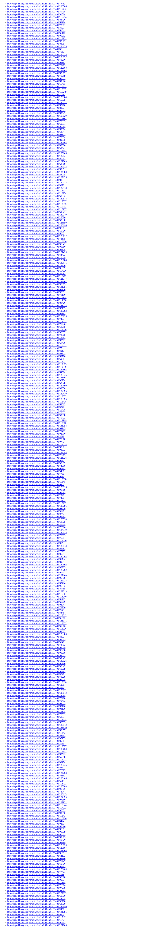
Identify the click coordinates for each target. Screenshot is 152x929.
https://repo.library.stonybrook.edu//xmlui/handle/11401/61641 (36, 30)
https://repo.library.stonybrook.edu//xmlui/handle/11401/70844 (36, 882)
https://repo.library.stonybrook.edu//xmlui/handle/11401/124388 (37, 172)
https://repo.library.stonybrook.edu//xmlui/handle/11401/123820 (37, 845)
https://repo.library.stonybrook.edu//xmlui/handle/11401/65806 (36, 626)
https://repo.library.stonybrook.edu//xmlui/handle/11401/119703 (36, 206)
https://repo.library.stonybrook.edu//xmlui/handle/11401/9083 (35, 880)
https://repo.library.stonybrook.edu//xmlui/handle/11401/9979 (35, 572)
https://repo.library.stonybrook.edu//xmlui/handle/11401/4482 (35, 909)
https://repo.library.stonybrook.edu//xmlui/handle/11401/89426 (36, 303)
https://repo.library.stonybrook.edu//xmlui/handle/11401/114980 (36, 300)
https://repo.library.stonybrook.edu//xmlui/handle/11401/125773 (37, 54)
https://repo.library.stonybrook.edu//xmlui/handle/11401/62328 (36, 383)
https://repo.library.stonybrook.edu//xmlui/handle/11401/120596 (37, 399)
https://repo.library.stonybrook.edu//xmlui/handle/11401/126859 (37, 222)
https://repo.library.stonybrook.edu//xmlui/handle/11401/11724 (36, 920)
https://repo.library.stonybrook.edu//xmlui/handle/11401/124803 (37, 369)
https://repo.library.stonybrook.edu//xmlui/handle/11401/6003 (35, 233)
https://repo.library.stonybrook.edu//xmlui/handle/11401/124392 (37, 142)
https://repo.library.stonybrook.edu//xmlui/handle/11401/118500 (36, 423)
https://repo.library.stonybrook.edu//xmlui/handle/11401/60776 (36, 864)
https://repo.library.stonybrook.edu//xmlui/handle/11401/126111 (36, 690)
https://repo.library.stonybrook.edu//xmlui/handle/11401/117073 (36, 807)
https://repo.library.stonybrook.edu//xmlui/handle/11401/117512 (36, 615)
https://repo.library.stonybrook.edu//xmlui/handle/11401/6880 (35, 447)
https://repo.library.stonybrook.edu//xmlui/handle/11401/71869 (36, 75)
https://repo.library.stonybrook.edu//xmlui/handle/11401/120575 (37, 532)
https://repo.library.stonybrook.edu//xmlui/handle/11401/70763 (36, 65)
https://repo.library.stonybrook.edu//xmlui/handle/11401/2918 (35, 874)
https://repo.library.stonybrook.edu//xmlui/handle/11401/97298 (36, 888)
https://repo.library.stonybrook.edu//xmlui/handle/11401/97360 (36, 799)
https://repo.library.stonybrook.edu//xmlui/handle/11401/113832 (36, 396)
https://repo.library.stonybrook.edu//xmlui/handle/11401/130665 (37, 153)
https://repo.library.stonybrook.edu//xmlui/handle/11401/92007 (36, 41)
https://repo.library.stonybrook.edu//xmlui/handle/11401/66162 (36, 33)
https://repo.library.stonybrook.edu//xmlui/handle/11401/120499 (37, 385)
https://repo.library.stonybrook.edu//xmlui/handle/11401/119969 (36, 420)
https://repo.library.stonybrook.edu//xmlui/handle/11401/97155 (36, 738)
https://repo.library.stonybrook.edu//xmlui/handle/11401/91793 (36, 671)
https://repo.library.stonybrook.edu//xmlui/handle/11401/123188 (37, 260)
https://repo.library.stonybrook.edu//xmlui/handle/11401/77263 (36, 455)
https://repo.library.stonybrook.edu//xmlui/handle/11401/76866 (36, 527)
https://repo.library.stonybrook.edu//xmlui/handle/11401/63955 (36, 703)
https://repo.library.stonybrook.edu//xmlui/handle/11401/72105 (36, 238)
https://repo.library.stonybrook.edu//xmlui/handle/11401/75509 (36, 257)
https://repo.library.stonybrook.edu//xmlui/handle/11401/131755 (37, 287)
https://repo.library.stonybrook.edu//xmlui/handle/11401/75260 (36, 698)
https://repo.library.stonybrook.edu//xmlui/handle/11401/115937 (36, 209)
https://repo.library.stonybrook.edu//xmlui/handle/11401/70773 (36, 417)
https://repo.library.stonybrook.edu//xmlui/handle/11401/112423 (36, 321)
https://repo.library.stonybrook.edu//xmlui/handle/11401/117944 (36, 805)
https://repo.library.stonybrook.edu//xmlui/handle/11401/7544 (35, 348)
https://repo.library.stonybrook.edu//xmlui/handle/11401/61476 (36, 343)
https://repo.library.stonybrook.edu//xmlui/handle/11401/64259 (36, 508)
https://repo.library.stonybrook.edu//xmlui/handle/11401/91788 (36, 490)
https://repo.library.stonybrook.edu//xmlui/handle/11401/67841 (36, 244)
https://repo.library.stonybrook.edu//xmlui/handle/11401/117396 (36, 270)
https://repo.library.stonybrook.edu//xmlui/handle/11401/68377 (36, 767)
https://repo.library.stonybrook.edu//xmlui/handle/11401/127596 (37, 391)
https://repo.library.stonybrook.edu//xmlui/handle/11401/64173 (36, 856)
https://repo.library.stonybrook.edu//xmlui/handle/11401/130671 (37, 262)
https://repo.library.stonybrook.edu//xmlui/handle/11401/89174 (36, 762)
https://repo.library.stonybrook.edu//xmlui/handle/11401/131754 (37, 425)
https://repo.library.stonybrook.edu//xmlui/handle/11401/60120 (36, 706)
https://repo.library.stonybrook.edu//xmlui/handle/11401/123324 (37, 580)
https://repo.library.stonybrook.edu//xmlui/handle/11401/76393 (36, 770)
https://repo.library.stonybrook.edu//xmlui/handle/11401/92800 (36, 433)
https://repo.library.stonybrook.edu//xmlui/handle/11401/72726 (36, 607)
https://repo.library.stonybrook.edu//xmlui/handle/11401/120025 (37, 182)
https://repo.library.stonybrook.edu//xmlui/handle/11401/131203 (37, 850)
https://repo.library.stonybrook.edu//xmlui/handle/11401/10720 (36, 230)
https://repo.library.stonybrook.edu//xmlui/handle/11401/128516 (37, 487)
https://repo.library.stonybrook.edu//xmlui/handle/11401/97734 (36, 441)
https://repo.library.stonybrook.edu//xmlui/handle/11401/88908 (36, 174)
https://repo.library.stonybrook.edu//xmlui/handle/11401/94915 (36, 428)
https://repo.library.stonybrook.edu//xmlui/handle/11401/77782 (36, 3)
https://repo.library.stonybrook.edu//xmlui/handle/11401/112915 (36, 204)
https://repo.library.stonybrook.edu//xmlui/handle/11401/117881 (36, 118)
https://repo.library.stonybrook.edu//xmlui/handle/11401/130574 (37, 198)
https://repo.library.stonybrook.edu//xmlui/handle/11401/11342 (36, 733)
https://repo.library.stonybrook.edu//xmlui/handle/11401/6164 (35, 543)
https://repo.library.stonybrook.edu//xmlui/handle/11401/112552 (36, 89)
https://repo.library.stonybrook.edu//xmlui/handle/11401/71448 (36, 324)
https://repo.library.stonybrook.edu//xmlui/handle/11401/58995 (36, 890)
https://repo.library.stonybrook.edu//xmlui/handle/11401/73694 (36, 137)
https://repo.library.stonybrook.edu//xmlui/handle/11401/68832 (36, 196)
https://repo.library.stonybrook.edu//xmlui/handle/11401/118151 (36, 38)
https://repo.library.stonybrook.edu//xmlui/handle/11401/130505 (37, 564)
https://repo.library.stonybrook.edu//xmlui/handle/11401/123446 (37, 765)
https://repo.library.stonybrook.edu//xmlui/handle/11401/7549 (35, 610)
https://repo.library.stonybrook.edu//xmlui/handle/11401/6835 (35, 717)
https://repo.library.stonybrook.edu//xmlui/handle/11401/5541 (35, 642)
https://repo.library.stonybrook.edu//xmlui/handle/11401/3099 (35, 562)
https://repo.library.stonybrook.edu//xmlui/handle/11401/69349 (36, 113)
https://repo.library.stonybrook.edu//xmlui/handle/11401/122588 (37, 67)
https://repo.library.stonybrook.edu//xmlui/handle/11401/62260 (36, 105)
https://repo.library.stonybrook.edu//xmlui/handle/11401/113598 (36, 479)
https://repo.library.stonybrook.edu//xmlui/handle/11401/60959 (36, 669)
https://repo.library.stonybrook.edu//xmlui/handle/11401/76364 (36, 885)
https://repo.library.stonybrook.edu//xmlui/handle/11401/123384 (37, 97)
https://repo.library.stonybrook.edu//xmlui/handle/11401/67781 (36, 548)
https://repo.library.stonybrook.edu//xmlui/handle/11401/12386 (36, 217)
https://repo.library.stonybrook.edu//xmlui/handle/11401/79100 (36, 295)
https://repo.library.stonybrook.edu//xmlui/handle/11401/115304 (36, 297)
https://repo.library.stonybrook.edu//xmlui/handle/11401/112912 (36, 759)
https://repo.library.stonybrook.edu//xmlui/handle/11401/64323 (36, 353)
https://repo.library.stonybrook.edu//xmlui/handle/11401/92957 (36, 332)
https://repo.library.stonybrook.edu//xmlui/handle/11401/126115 (36, 794)
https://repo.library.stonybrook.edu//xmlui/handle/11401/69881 (36, 359)
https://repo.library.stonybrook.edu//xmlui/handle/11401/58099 (36, 463)
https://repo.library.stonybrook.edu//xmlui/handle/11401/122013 (37, 591)
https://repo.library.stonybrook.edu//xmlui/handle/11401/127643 (37, 693)
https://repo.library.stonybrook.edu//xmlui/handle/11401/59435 (36, 639)
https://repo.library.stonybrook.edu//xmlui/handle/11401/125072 (37, 102)
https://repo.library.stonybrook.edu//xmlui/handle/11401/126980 (37, 906)
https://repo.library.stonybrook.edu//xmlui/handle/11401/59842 (36, 658)
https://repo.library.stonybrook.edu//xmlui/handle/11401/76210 (36, 59)
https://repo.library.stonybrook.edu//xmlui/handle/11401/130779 (37, 214)
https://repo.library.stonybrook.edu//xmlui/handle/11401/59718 (36, 11)
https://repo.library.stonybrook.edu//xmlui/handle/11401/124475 (37, 46)
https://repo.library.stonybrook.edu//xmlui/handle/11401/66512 (36, 618)
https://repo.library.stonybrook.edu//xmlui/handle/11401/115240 (36, 596)
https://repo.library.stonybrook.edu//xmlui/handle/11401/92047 (36, 604)
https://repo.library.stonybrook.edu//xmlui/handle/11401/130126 (37, 661)
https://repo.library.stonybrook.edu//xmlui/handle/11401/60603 (36, 834)
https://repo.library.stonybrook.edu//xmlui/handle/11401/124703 (37, 773)
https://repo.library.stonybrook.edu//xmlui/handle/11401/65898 (36, 757)
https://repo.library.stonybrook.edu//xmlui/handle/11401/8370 (35, 185)
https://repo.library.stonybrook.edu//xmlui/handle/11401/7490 (35, 498)
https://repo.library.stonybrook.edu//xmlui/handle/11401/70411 (36, 431)
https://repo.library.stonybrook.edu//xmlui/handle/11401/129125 (37, 177)
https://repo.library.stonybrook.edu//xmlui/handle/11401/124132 (37, 166)
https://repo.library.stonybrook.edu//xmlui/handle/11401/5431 (35, 471)
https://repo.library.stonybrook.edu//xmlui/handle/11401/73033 (36, 121)
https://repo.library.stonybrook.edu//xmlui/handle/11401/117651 (36, 150)
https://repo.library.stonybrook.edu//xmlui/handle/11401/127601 (37, 281)
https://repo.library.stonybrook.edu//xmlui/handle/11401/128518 (37, 305)
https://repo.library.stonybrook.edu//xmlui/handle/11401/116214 (36, 17)
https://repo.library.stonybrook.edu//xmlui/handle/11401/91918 (36, 652)
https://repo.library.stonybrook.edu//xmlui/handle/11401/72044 (36, 695)
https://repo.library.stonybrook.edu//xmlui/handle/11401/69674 (36, 129)
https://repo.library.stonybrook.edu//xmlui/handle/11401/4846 (35, 674)
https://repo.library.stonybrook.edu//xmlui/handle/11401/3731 (35, 228)
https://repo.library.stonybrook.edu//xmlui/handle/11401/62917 (36, 73)
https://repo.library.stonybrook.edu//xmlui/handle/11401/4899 (35, 636)
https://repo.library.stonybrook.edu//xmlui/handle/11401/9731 (35, 476)
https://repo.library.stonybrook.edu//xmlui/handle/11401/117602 (36, 751)
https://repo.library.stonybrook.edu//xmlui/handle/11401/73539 (36, 714)
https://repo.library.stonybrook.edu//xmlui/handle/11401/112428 (36, 401)
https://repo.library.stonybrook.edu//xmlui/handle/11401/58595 (36, 722)
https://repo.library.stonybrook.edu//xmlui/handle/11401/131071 (37, 620)
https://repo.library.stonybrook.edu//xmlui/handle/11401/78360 (36, 439)
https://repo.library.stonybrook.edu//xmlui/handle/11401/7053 (35, 51)
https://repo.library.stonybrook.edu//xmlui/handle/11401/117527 (36, 201)
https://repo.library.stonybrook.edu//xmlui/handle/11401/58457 (36, 730)
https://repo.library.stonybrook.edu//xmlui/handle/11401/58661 (36, 735)
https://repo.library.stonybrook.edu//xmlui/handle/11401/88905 (36, 567)
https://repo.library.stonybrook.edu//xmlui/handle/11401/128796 (37, 506)
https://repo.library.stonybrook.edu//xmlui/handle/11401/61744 (36, 559)
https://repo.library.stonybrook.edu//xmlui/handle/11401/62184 (36, 22)
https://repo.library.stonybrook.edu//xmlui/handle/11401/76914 (36, 538)
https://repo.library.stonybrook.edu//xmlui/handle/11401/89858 (36, 388)
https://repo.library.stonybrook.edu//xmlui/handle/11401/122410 (37, 393)
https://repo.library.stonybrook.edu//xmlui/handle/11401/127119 (36, 893)
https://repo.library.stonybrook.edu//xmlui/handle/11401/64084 (36, 372)
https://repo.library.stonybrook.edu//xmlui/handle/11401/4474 (35, 821)
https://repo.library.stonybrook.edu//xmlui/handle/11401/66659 (36, 268)
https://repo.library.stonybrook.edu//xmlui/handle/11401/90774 (36, 380)
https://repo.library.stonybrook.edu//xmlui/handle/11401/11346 (36, 482)
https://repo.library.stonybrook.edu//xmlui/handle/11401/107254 (37, 444)
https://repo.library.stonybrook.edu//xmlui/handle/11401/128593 (37, 452)
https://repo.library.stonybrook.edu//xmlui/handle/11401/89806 (36, 145)
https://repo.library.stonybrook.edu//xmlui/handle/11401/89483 (36, 273)
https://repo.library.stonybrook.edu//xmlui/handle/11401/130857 (37, 57)
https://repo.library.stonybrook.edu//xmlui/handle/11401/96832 (36, 586)
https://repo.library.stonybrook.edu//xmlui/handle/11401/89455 (36, 588)
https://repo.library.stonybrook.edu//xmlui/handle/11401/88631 (36, 180)
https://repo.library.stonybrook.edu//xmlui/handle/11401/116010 (36, 540)
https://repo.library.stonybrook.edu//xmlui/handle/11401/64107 (36, 134)
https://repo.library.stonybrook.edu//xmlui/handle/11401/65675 (36, 100)
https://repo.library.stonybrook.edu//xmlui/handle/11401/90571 (36, 810)
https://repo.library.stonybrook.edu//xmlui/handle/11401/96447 (36, 492)
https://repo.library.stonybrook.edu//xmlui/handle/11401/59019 (36, 647)
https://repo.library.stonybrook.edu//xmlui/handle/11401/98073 (36, 449)
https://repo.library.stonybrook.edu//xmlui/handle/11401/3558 (35, 741)
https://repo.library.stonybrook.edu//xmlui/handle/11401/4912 (35, 351)
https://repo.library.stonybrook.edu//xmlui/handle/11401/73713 (36, 644)
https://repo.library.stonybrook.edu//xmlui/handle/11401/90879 (36, 831)
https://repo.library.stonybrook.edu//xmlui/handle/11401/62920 (36, 904)
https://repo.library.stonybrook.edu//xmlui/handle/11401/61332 (36, 468)
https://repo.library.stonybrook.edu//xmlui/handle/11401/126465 (37, 778)
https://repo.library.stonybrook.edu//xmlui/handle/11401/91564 (36, 14)
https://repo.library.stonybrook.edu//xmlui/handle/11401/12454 (36, 898)
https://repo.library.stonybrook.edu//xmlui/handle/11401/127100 (37, 575)
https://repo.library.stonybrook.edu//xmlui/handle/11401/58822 (36, 666)
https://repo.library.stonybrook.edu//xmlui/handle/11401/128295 (37, 316)
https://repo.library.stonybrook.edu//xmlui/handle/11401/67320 (36, 289)
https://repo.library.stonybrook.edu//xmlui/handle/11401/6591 (35, 914)
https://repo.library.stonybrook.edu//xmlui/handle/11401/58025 (36, 522)
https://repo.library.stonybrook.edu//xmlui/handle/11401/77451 (36, 872)
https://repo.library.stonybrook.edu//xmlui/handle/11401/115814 (36, 190)
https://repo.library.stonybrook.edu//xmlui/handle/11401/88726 (36, 19)
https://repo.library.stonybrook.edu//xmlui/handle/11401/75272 (36, 551)
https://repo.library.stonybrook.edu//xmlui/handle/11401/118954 (36, 193)
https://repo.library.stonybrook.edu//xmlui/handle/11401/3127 (35, 27)
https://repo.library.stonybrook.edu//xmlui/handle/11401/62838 (36, 220)
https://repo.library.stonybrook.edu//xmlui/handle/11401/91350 (36, 246)
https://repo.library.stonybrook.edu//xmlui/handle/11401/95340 (36, 578)
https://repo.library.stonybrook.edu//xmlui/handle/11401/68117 (36, 62)
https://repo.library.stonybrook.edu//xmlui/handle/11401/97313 (36, 284)
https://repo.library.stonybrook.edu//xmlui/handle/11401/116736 (36, 818)
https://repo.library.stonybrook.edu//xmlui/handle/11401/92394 (36, 823)
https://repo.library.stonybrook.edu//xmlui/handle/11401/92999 (36, 842)
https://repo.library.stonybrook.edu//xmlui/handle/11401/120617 (37, 236)
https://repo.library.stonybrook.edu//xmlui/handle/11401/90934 (36, 126)
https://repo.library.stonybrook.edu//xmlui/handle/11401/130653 (37, 749)
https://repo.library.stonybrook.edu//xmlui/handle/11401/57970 (36, 877)
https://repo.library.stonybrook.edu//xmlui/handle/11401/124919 (37, 530)
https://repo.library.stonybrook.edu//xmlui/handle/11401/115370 (36, 241)
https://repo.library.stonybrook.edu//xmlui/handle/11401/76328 (36, 711)
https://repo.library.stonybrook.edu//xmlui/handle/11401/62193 (36, 308)
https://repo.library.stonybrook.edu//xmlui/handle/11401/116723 (36, 783)
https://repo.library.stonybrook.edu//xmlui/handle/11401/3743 (35, 514)
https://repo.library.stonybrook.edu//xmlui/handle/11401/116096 (36, 628)
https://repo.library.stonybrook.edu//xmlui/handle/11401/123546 (37, 375)
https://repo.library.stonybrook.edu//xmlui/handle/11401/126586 (37, 6)
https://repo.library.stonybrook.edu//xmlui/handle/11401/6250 (35, 484)
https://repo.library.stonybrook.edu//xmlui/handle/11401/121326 (37, 457)
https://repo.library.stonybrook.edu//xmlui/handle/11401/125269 (37, 869)
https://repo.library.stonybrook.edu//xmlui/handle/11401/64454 (36, 612)
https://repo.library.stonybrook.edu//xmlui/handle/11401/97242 (36, 516)
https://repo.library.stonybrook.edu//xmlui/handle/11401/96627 (36, 78)
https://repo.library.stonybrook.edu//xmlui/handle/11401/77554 (36, 474)
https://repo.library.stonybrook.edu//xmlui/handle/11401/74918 (36, 465)
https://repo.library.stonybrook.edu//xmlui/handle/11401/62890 (36, 858)
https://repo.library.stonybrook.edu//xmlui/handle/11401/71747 (36, 861)
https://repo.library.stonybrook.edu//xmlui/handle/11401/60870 (36, 896)
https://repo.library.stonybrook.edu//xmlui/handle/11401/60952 (36, 158)
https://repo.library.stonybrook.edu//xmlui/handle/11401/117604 (36, 84)
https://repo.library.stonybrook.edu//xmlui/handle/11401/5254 (35, 132)
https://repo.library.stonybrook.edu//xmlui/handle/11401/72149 (36, 377)
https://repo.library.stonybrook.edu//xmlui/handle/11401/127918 (37, 188)
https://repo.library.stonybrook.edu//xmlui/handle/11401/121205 (37, 925)
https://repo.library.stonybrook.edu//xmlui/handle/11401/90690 (36, 813)
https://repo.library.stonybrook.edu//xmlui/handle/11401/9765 (35, 292)
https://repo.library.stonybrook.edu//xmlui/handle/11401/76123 (36, 500)
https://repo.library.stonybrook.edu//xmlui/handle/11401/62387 (36, 685)
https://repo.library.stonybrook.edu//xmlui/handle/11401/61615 (36, 110)
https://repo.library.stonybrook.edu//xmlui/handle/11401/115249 (36, 92)
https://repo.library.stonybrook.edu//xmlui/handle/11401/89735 (36, 140)
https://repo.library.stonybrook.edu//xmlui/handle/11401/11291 (36, 361)
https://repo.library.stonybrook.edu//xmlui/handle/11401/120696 (37, 225)
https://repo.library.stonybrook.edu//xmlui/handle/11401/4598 (35, 436)
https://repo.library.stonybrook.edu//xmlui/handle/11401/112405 (36, 364)
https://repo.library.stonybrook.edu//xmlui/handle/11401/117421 (36, 917)
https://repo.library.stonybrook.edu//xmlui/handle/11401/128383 (37, 634)
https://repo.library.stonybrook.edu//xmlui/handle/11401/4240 (35, 407)
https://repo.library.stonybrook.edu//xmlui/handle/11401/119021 (36, 345)
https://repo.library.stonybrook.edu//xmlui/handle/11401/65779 (36, 602)
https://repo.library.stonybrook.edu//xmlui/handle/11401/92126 (36, 709)
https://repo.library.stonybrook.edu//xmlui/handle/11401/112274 (36, 719)
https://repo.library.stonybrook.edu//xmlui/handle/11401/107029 (37, 116)
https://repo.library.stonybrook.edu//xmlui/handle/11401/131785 (37, 912)
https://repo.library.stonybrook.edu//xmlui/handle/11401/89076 (36, 81)
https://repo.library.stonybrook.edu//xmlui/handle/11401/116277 (36, 86)
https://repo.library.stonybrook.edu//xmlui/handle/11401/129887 (37, 847)
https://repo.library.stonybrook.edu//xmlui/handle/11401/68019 (36, 754)
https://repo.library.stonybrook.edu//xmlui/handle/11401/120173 (37, 546)
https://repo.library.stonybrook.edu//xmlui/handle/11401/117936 (36, 682)
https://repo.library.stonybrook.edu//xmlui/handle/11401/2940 (35, 495)
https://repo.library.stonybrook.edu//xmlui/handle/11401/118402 (36, 276)
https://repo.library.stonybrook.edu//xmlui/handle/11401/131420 (37, 252)
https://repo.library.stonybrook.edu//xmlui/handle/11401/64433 (36, 254)
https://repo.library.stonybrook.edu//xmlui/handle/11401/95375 (36, 789)
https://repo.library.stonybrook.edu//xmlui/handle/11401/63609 (36, 164)
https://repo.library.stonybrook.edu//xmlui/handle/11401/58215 (36, 327)
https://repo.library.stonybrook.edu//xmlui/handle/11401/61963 (36, 599)
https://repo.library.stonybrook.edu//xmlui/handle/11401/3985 (35, 743)
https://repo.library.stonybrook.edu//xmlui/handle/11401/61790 (36, 839)
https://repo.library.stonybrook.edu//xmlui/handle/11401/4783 (35, 49)
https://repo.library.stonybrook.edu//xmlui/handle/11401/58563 (36, 775)
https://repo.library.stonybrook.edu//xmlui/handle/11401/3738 (35, 829)
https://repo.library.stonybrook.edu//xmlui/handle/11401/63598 (36, 415)
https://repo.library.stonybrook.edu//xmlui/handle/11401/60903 (36, 837)
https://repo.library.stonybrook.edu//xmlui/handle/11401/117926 (36, 329)
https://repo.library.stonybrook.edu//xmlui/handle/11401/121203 (37, 161)
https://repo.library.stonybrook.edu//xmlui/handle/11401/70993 (36, 535)
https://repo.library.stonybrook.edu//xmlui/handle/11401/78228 (36, 677)
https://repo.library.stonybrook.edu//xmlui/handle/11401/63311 (36, 340)
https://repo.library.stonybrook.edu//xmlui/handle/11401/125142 (37, 725)
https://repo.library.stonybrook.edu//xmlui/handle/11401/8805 (35, 43)
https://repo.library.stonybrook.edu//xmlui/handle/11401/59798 (36, 356)
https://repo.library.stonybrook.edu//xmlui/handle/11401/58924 (36, 249)
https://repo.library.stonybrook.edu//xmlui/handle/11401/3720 (35, 687)
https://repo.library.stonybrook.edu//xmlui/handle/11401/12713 (36, 156)
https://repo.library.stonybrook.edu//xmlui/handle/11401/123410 (37, 727)
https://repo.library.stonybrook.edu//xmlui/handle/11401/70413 (36, 701)
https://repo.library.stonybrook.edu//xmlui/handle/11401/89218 (36, 524)
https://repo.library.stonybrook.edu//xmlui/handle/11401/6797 (35, 460)
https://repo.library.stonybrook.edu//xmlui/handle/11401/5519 (35, 781)
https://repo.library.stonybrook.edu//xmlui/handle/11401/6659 (35, 853)
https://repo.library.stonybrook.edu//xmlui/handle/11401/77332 (36, 412)
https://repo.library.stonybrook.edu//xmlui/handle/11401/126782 (37, 311)
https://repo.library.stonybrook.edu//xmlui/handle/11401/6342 (35, 148)
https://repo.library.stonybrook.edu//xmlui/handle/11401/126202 (37, 570)
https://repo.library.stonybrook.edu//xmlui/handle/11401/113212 (36, 503)
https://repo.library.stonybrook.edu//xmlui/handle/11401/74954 (36, 319)
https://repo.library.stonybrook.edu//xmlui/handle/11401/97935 (36, 866)
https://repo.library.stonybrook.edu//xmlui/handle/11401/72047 (36, 791)
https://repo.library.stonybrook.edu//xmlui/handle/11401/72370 (36, 265)
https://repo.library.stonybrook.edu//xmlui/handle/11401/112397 (36, 746)
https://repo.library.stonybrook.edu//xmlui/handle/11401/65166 (36, 583)
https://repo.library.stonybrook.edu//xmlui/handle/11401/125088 (37, 786)
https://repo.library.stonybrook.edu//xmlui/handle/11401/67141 (36, 313)
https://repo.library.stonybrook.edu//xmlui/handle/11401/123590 (37, 519)
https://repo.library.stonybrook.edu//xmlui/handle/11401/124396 (37, 797)
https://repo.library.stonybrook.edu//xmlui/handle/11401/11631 (36, 94)
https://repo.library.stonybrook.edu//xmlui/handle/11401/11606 (36, 594)
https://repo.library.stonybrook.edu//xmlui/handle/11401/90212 (36, 35)
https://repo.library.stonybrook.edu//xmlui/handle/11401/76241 (36, 337)
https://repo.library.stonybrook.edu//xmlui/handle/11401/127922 (37, 802)
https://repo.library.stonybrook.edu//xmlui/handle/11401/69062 (36, 404)
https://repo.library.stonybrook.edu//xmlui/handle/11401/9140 (35, 511)
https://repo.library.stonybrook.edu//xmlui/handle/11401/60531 (36, 124)
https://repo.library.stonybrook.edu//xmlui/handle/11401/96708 (36, 901)
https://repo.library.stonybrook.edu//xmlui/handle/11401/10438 (36, 409)
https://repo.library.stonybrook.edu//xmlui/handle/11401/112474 (36, 815)
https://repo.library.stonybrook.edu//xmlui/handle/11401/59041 (36, 212)
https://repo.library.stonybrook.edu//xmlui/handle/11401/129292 (37, 556)
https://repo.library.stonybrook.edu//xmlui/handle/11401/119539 (36, 367)
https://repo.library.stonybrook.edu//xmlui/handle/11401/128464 (37, 70)
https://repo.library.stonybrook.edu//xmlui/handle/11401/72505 (36, 335)
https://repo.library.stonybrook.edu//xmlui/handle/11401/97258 (36, 650)
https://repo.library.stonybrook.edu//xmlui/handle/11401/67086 (36, 826)
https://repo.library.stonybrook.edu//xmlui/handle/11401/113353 (36, 623)
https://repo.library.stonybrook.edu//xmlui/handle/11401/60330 (36, 663)
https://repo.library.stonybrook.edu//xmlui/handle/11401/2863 (35, 108)
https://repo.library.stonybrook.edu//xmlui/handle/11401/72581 (36, 25)
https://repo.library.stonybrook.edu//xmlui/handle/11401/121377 (37, 279)
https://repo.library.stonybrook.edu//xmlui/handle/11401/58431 (36, 169)
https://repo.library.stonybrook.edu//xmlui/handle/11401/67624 (36, 679)
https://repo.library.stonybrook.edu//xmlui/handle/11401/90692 (36, 922)
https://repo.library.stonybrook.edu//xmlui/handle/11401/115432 (36, 9)
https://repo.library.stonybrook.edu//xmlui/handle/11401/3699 (35, 554)
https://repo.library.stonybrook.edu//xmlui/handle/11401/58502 (36, 655)
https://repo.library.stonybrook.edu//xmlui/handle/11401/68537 (36, 631)
